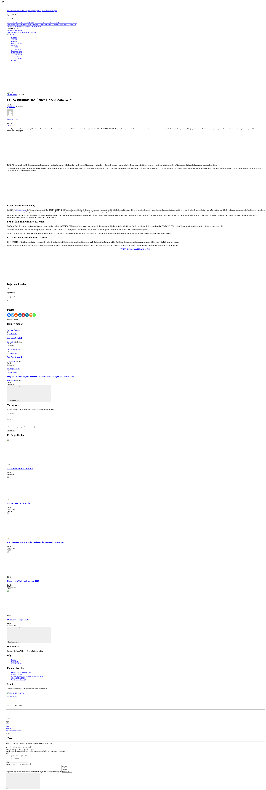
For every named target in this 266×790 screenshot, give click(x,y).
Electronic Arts (21, 210)
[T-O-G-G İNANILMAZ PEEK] (29, 463)
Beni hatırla (7, 719)
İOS (16, 47)
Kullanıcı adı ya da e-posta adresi (12, 705)
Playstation (19, 54)
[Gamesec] (11, 34)
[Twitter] (12, 315)
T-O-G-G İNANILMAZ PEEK (20, 469)
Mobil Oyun (15, 45)
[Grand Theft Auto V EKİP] (29, 498)
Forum (13, 60)
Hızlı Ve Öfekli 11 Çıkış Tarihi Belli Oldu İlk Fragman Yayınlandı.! (35, 542)
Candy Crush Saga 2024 (19, 680)
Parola (3, 712)
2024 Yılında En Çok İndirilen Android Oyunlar (27, 676)
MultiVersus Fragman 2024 (18, 620)
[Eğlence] (67, 766)
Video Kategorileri (7, 772)
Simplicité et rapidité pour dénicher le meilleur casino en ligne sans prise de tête (40, 376)
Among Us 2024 (16, 674)
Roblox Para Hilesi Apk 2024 (21, 672)
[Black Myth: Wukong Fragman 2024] (29, 575)
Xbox (17, 56)
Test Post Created (14, 338)
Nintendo (18, 58)
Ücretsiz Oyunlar (16, 43)
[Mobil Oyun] (67, 771)
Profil (7, 726)
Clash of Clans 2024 (18, 678)
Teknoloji (14, 39)
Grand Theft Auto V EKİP (18, 503)
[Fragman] (67, 770)
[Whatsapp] (34, 315)
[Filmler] (67, 768)
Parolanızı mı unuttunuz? (13, 730)
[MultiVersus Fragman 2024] (29, 614)
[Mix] (31, 315)
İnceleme (14, 41)
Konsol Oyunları (16, 53)
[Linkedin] (20, 315)
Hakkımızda (15, 662)
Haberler (14, 38)
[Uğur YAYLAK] (10, 115)
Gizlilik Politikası (17, 663)
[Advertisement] (136, 77)
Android (18, 49)
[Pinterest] (23, 315)
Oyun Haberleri (12, 95)
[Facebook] (9, 315)
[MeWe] (27, 315)
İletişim (13, 660)
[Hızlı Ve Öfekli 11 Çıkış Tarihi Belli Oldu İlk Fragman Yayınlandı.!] (29, 536)
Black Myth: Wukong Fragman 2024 (23, 581)
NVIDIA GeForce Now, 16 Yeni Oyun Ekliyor (136, 249)
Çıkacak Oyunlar (16, 51)
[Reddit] (16, 315)
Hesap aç (8, 728)
